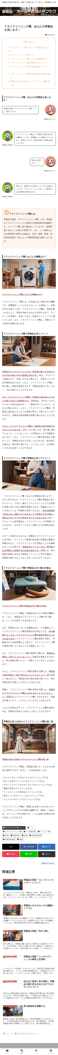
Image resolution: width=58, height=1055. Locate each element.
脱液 (21, 839)
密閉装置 (16, 835)
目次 (25, 42)
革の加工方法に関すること (15, 828)
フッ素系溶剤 (31, 832)
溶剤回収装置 (37, 835)
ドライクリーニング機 (13, 832)
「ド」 (32, 828)
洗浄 (25, 835)
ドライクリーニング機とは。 (22, 55)
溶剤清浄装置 (10, 839)
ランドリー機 (45, 832)
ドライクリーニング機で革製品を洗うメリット (30, 63)
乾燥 (6, 835)
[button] (46, 854)
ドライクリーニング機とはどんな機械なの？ (29, 59)
